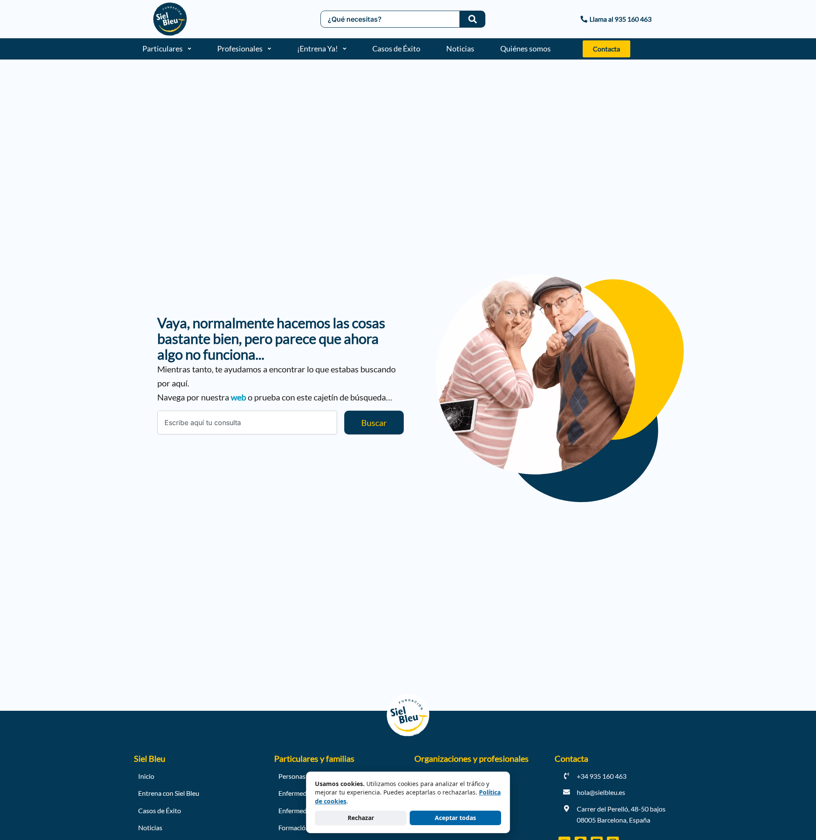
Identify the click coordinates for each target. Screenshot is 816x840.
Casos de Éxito (396, 48)
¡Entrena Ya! (317, 48)
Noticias (460, 48)
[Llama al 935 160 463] (574, 19)
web (238, 397)
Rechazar (361, 818)
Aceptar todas (455, 818)
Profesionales (240, 48)
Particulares (162, 48)
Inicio (146, 776)
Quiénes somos (525, 48)
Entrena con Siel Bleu (168, 793)
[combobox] (247, 422)
